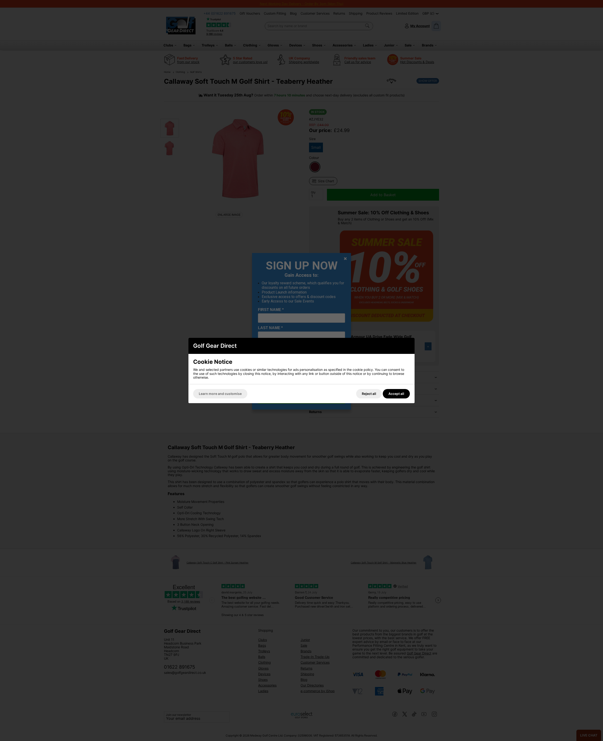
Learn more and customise (220, 394)
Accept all (396, 394)
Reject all (369, 394)
